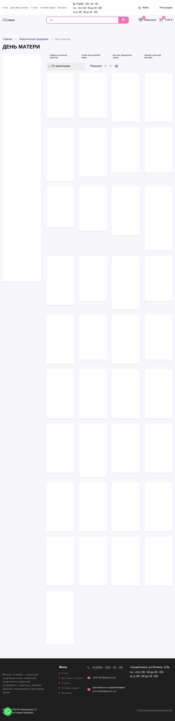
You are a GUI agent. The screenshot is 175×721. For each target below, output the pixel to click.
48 (116, 66)
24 (110, 66)
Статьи (34, 7)
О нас (5, 7)
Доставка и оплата (19, 7)
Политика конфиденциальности (154, 710)
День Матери (62, 39)
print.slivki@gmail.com (105, 691)
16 (105, 66)
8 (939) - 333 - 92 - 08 (108, 667)
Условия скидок (47, 7)
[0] (161, 20)
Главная (7, 39)
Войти (146, 7)
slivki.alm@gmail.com (104, 677)
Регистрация (166, 7)
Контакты (62, 7)
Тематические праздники (33, 39)
